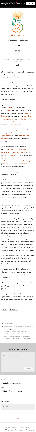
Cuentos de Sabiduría (11, 334)
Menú (19, 45)
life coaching (22, 334)
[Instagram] (16, 51)
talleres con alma (9, 338)
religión (29, 161)
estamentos (14, 155)
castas (6, 155)
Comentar (28, 368)
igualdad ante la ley (13, 133)
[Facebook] (19, 51)
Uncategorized (8, 323)
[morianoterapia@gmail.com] (18, 419)
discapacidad (8, 164)
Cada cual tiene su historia (11, 389)
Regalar (30, 3)
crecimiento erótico (10, 331)
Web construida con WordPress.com (18, 427)
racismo (20, 152)
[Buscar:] (18, 407)
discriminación (8, 161)
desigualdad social (9, 149)
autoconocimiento (9, 326)
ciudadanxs (8, 110)
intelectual (23, 164)
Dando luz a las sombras (11, 381)
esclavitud (13, 152)
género (19, 161)
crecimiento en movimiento (19, 329)
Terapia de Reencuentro (23, 338)
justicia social (16, 125)
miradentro (21, 59)
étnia (24, 161)
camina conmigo (21, 326)
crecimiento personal (23, 331)
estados (10, 108)
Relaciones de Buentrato (17, 336)
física (16, 164)
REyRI (27, 336)
